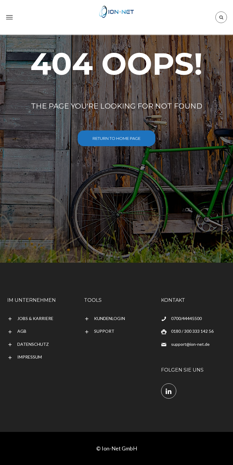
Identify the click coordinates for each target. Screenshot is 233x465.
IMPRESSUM (29, 356)
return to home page (116, 138)
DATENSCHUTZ (33, 344)
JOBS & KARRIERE (35, 318)
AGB (21, 331)
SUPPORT (104, 331)
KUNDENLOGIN (109, 318)
